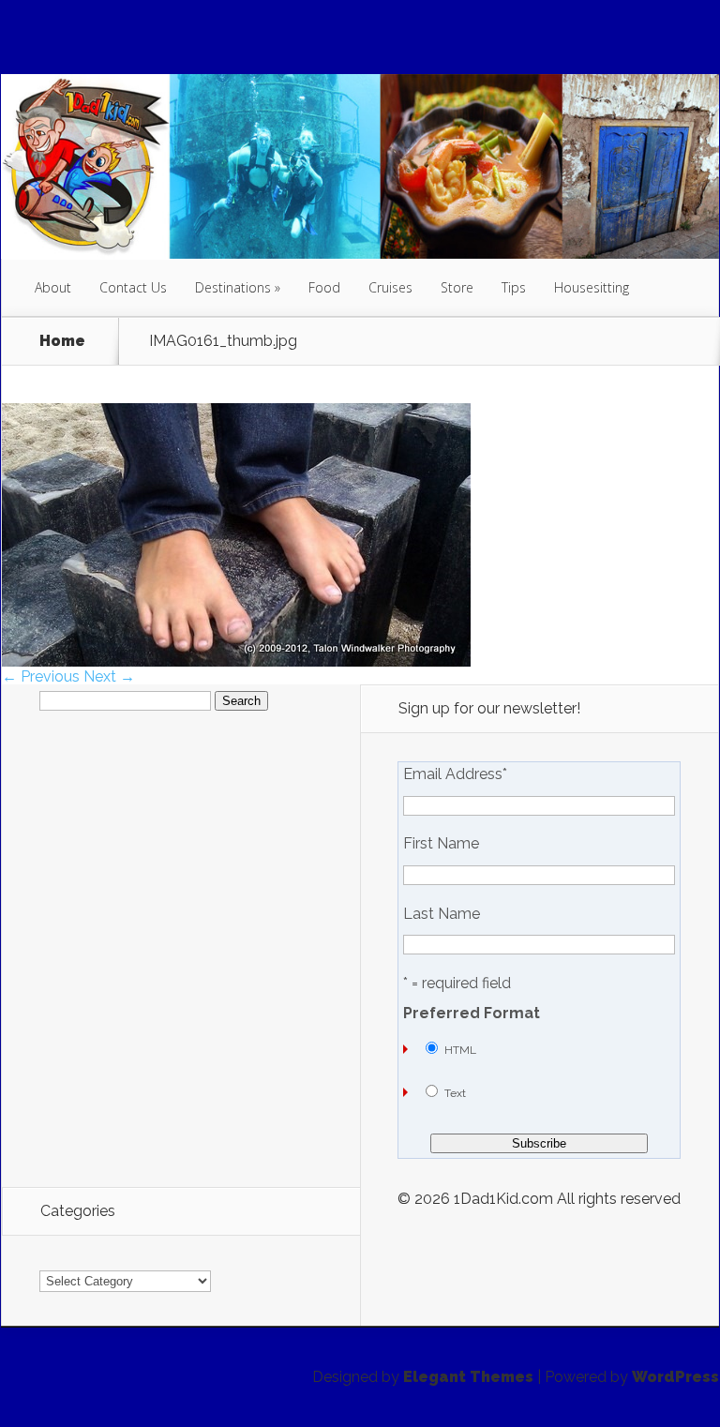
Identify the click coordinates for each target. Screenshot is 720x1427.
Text (455, 1093)
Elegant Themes (468, 1377)
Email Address (455, 774)
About (53, 287)
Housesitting (591, 287)
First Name (441, 843)
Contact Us (133, 287)
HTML (460, 1050)
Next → (109, 676)
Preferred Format (471, 1013)
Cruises (390, 287)
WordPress (675, 1377)
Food (324, 287)
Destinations (233, 287)
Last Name (441, 914)
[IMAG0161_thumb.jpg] (236, 661)
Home (62, 341)
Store (457, 287)
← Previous (41, 676)
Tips (514, 287)
